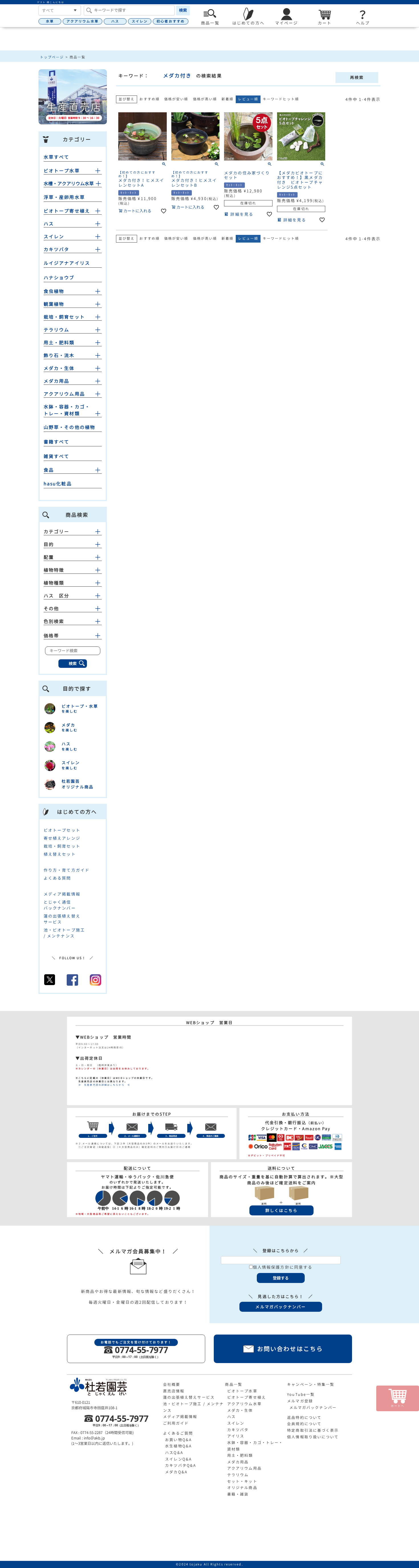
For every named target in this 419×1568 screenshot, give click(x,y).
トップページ (52, 57)
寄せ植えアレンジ (62, 838)
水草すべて (57, 157)
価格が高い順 (205, 99)
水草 (50, 21)
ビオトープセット (62, 830)
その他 (51, 608)
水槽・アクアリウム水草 (69, 183)
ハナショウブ (59, 277)
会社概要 (171, 1384)
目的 (49, 544)
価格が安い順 (176, 99)
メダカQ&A (176, 1472)
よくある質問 (57, 878)
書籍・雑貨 (238, 1494)
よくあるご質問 (178, 1433)
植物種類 (54, 583)
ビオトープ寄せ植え (67, 211)
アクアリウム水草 (82, 21)
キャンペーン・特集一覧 (310, 1384)
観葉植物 (54, 304)
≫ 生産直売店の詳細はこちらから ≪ (103, 1085)
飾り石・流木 (59, 355)
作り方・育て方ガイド (67, 870)
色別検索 (54, 621)
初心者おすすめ (170, 21)
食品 (49, 470)
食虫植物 (54, 291)
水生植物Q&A (178, 1446)
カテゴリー (57, 531)
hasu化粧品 (58, 484)
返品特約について (304, 1417)
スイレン (140, 21)
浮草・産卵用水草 (64, 197)
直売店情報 (174, 1391)
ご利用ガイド (176, 1423)
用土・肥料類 (59, 342)
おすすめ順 (149, 99)
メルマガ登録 (300, 1401)
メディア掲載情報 (62, 894)
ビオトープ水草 (62, 171)
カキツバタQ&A (180, 1465)
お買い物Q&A (178, 1439)
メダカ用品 (57, 381)
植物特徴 (54, 570)
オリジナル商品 (242, 1487)
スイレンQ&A (178, 1459)
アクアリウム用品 (64, 394)
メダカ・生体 (59, 368)
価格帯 (51, 636)
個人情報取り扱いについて (313, 1436)
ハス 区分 (57, 596)
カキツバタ (57, 249)
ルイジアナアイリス (67, 263)
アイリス (235, 1436)
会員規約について (304, 1423)
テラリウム (57, 330)
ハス (115, 21)
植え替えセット (60, 854)
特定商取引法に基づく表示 (313, 1430)
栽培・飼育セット (64, 317)
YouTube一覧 (301, 1394)
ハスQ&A (174, 1452)
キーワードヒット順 (281, 99)
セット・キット (242, 1481)
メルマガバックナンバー (313, 1407)
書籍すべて (57, 442)
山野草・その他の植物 (69, 427)
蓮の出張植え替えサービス (189, 1397)
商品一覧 (233, 1384)
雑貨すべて (57, 456)
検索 (183, 10)
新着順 (227, 99)
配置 (49, 557)
